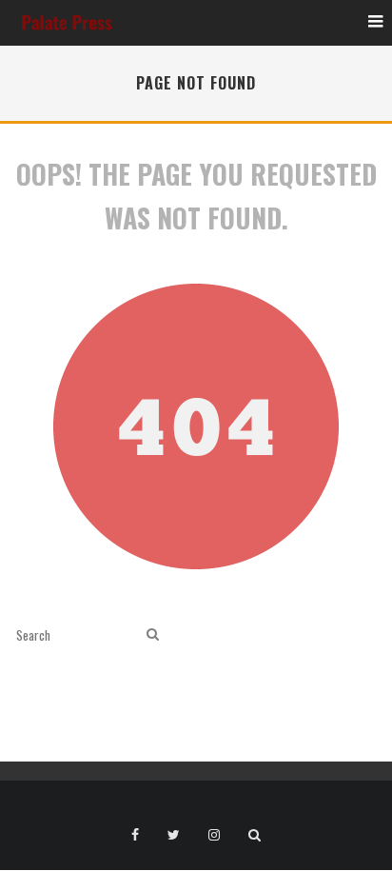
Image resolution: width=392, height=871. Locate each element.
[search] (153, 634)
